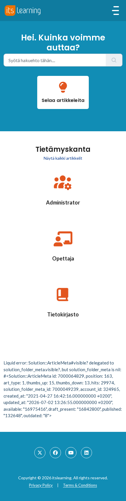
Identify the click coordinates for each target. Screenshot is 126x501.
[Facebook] (55, 452)
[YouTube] (70, 452)
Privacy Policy (41, 485)
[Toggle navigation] (115, 10)
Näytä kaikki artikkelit (63, 158)
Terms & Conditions (80, 485)
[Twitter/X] (39, 452)
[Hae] (114, 60)
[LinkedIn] (86, 452)
